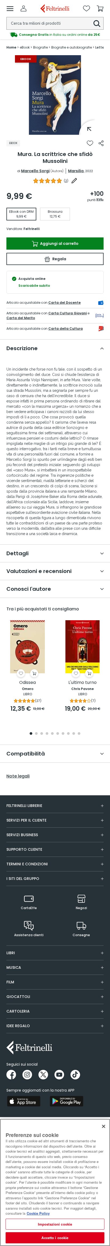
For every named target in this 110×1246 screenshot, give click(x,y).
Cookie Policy (38, 1213)
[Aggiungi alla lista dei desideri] (90, 143)
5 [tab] (52, 734)
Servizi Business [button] (22, 834)
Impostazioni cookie (55, 1224)
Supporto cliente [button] (24, 849)
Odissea (27, 682)
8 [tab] (68, 734)
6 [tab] (58, 734)
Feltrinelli (31, 229)
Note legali (18, 776)
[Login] (23, 8)
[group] (55, 34)
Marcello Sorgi (35, 170)
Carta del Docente (64, 302)
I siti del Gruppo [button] (22, 878)
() (66, 181)
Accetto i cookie (54, 1237)
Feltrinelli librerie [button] (24, 805)
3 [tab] (42, 734)
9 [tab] (74, 734)
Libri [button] (10, 953)
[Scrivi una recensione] (74, 180)
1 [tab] (55, 131)
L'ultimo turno (82, 682)
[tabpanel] (55, 95)
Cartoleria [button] (18, 1011)
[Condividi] (101, 143)
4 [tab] (47, 734)
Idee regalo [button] (18, 1025)
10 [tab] (79, 734)
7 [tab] (63, 734)
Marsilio (76, 170)
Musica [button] (13, 967)
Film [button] (10, 982)
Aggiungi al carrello (58, 243)
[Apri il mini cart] (100, 8)
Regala (59, 259)
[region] (55, 1182)
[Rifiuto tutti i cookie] (103, 1126)
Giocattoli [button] (18, 996)
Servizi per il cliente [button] (26, 820)
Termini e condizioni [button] (27, 864)
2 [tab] (36, 734)
